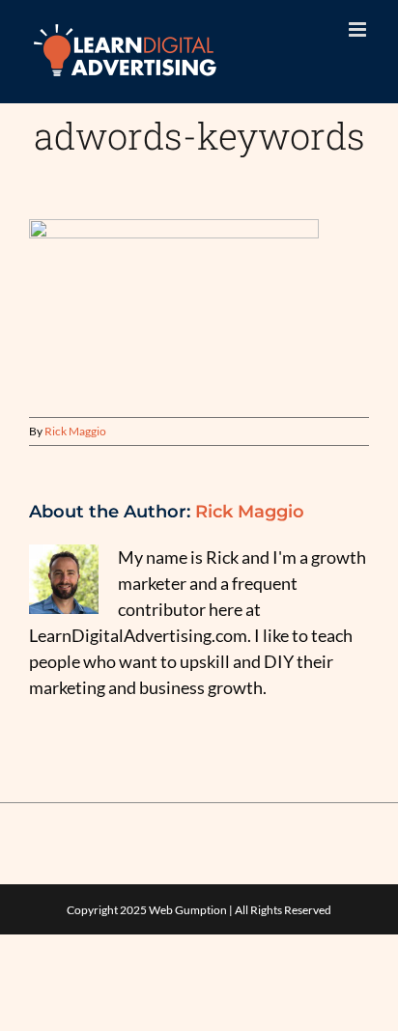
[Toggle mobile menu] (359, 29)
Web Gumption (188, 910)
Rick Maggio (75, 431)
